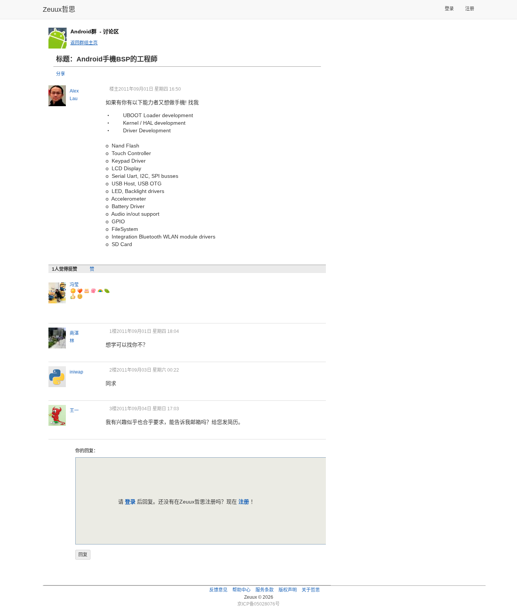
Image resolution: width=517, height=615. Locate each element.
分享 (60, 74)
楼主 (113, 89)
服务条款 (264, 590)
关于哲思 (311, 590)
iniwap (76, 372)
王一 (74, 410)
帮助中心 (241, 590)
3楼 (113, 408)
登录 (449, 8)
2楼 (113, 370)
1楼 (113, 331)
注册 (469, 8)
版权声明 (288, 590)
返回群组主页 (84, 42)
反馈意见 (218, 590)
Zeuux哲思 (59, 9)
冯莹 (74, 284)
